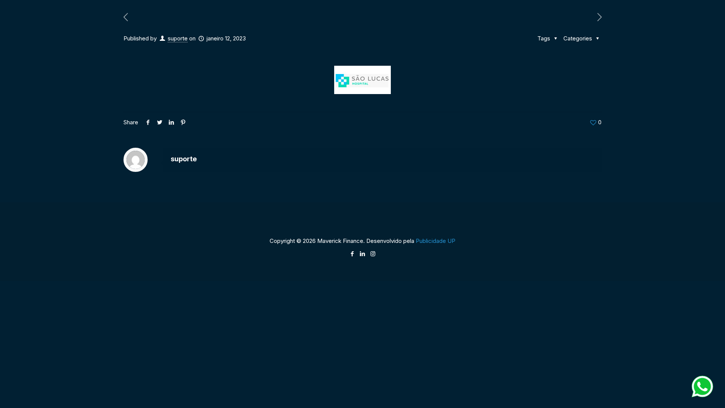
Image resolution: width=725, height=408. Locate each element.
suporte (178, 38)
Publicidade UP (435, 240)
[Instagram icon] (373, 253)
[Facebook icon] (352, 253)
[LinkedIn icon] (363, 253)
